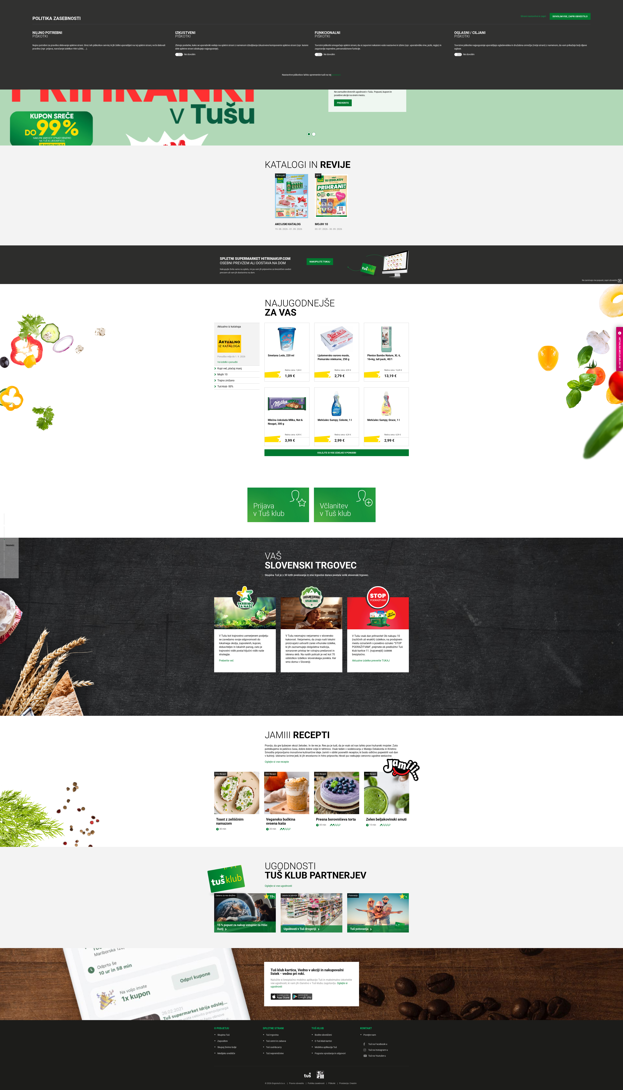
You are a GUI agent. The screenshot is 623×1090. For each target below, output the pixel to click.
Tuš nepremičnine (275, 1053)
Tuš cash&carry (274, 1047)
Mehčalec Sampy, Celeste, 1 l (335, 420)
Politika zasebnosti (316, 1083)
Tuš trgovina (272, 1035)
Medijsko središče (226, 1053)
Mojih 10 (321, 224)
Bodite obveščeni (323, 1035)
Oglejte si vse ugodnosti (278, 885)
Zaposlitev (222, 1041)
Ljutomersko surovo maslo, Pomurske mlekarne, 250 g (333, 357)
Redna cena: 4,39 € (343, 435)
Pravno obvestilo (296, 1083)
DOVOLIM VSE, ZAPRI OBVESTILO (570, 16)
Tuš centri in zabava (276, 1041)
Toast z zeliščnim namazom (230, 821)
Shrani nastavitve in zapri (533, 16)
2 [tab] (314, 134)
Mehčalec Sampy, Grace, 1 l (383, 420)
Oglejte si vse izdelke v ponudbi (336, 452)
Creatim (353, 1083)
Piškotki (331, 1083)
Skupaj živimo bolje (226, 1047)
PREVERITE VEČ (345, 106)
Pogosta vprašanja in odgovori (330, 1053)
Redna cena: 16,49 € (393, 370)
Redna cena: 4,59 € (343, 370)
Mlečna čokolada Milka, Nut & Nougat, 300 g (285, 421)
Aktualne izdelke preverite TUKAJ (371, 660)
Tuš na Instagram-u (378, 1050)
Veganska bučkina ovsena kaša (280, 821)
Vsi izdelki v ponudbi (227, 362)
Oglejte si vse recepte (277, 761)
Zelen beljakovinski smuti (386, 819)
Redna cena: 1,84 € (293, 370)
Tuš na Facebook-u (377, 1044)
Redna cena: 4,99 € (293, 435)
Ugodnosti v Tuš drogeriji (300, 929)
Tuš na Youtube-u (377, 1055)
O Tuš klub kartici (323, 1041)
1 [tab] (309, 134)
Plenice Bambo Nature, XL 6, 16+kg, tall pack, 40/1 (384, 357)
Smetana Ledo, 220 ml (281, 355)
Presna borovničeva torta (336, 819)
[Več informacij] (278, 505)
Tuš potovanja (359, 929)
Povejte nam (369, 1035)
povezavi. (336, 74)
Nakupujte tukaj (320, 261)
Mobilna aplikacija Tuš (326, 1047)
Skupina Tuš (223, 1035)
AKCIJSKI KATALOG (288, 224)
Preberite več (226, 660)
